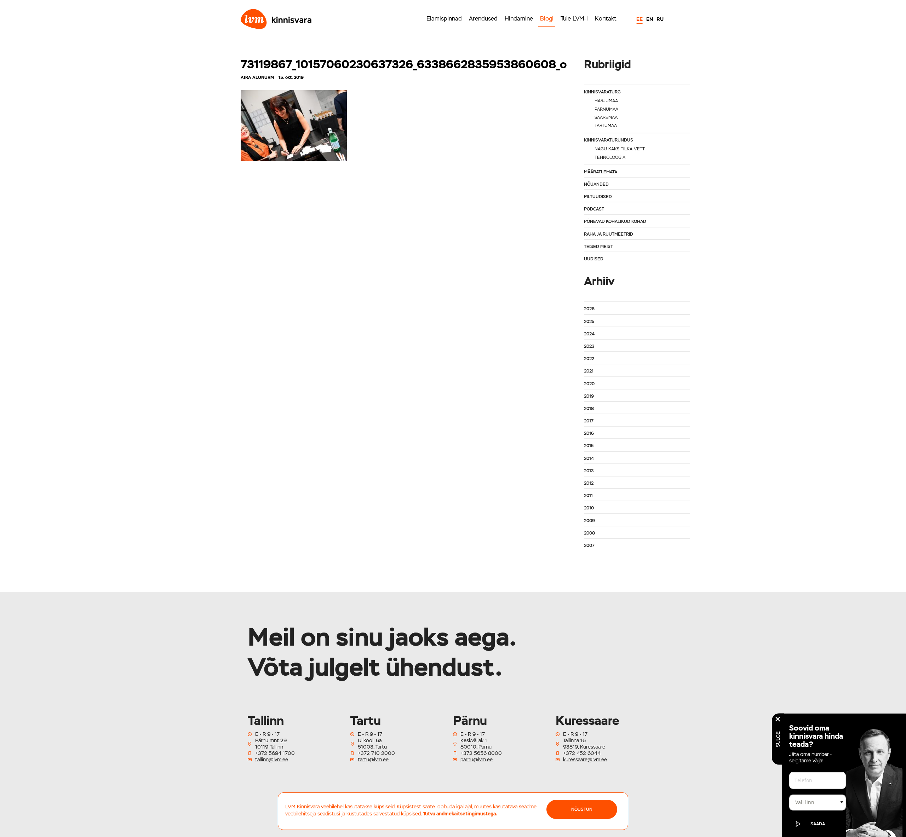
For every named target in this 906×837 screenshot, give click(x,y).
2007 (589, 545)
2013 (589, 471)
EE (639, 19)
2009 (589, 521)
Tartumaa (606, 125)
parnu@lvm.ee (476, 759)
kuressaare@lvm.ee (585, 759)
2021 (589, 371)
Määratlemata (600, 172)
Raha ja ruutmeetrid (608, 234)
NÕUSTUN (581, 809)
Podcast (594, 209)
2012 (589, 483)
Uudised (593, 259)
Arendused (483, 18)
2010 (589, 508)
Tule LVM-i (574, 18)
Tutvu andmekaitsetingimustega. (460, 813)
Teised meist (598, 246)
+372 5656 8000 (481, 753)
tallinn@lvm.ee (271, 759)
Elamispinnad (444, 18)
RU (660, 19)
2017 (589, 421)
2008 (589, 533)
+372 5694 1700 (275, 753)
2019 (589, 396)
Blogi (547, 18)
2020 (589, 384)
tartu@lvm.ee (373, 759)
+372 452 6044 (582, 753)
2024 (589, 334)
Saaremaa (606, 117)
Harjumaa (606, 101)
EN (649, 19)
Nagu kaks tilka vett (620, 149)
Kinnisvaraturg (602, 92)
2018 (589, 408)
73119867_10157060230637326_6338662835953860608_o (404, 64)
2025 (589, 321)
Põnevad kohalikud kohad (615, 221)
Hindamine (519, 18)
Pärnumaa (606, 109)
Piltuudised (598, 197)
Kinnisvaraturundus (608, 140)
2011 (588, 495)
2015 (589, 446)
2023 (589, 346)
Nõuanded (596, 184)
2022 (589, 359)
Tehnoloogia (610, 157)
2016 (589, 433)
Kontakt (606, 18)
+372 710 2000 (376, 753)
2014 (589, 458)
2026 (589, 309)
